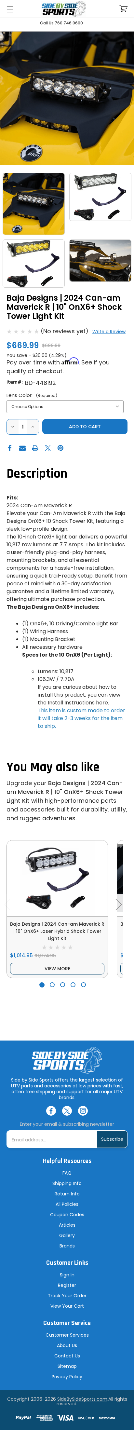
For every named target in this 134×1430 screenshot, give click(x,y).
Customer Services (67, 1335)
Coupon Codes (67, 1214)
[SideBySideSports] (64, 9)
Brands (67, 1246)
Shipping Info (67, 1183)
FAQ (67, 1173)
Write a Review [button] (109, 331)
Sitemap (67, 1366)
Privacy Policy (67, 1376)
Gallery (67, 1235)
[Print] (35, 448)
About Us (67, 1345)
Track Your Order (67, 1295)
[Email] (22, 448)
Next (118, 904)
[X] (48, 448)
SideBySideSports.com (82, 1399)
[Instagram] (83, 1111)
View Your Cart (67, 1306)
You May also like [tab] (53, 767)
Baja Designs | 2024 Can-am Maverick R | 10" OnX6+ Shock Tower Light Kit (65, 792)
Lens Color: (32, 395)
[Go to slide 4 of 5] (73, 984)
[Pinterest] (60, 448)
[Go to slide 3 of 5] (62, 984)
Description (37, 474)
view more (57, 968)
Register (67, 1285)
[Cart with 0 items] (123, 9)
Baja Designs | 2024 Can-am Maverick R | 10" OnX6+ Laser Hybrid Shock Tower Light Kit (57, 931)
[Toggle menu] (10, 9)
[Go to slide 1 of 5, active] (41, 984)
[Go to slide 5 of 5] (83, 984)
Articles (67, 1225)
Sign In (67, 1275)
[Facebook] (10, 448)
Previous (7, 904)
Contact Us (67, 1356)
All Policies (67, 1204)
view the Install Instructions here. (79, 698)
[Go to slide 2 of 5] (52, 984)
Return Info (67, 1194)
